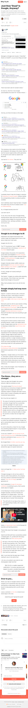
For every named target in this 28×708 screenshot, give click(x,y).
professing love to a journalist (8, 307)
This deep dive (5, 346)
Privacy (13, 701)
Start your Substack (11, 704)
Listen (25, 18)
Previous (5, 624)
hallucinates (4, 299)
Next (24, 624)
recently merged (20, 254)
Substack (8, 706)
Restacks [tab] (10, 634)
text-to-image (12, 479)
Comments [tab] (4, 634)
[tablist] (6, 634)
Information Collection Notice (16, 688)
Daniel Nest (6, 18)
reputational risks (21, 324)
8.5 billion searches (15, 442)
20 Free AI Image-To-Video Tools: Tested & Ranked (10, 654)
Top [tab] (2, 650)
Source (14, 465)
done (16, 25)
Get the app (19, 704)
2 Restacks (16, 615)
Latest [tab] (6, 650)
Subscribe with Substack (15, 684)
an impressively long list (11, 525)
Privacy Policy (14, 689)
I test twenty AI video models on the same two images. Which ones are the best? (10, 658)
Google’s (12, 25)
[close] (24, 662)
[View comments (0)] (7, 22)
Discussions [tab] (11, 650)
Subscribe (20, 1)
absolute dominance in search (14, 311)
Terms (16, 701)
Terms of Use (20, 687)
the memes (10, 159)
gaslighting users (15, 305)
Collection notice (21, 701)
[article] (14, 658)
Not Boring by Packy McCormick (9, 348)
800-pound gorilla (17, 538)
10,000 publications (10, 258)
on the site (13, 592)
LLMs (6, 479)
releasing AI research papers (10, 196)
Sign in (25, 1)
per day (23, 442)
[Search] (25, 650)
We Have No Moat (17, 386)
